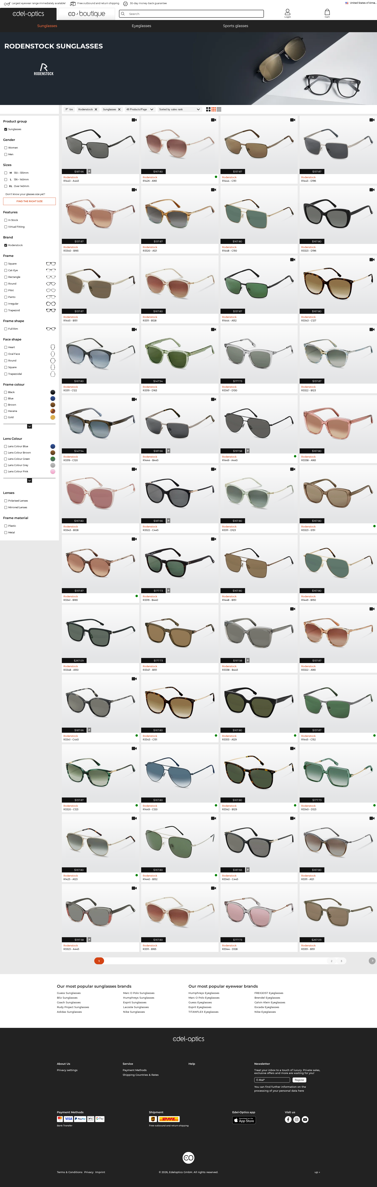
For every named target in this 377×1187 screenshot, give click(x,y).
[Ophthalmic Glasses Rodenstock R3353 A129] (259, 702)
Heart (11, 347)
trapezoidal (15, 373)
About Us (63, 1064)
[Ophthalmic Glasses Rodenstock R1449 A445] (259, 422)
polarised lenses (18, 500)
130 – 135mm (19, 172)
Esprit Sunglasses (134, 1002)
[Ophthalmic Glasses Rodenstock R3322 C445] (180, 492)
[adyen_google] (99, 1119)
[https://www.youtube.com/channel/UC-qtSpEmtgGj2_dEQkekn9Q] (305, 1120)
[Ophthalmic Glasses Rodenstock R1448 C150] (259, 213)
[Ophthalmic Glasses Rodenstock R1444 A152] (259, 282)
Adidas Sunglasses (69, 1011)
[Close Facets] (29, 109)
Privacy (88, 1172)
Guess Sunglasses (69, 992)
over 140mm (19, 186)
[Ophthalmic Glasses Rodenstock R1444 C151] (259, 143)
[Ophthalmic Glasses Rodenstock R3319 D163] (180, 352)
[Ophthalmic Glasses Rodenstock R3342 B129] (259, 771)
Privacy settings (67, 1070)
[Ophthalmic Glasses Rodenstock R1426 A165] (180, 143)
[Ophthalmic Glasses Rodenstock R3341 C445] (100, 702)
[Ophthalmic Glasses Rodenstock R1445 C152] (338, 702)
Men (10, 154)
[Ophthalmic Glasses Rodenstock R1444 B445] (180, 422)
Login (288, 17)
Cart (327, 17)
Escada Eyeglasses (266, 1007)
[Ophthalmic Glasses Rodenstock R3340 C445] (259, 841)
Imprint (100, 1172)
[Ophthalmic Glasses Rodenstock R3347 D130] (259, 352)
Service (128, 1064)
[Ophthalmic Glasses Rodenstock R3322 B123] (338, 352)
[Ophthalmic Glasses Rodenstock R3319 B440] (180, 562)
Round (12, 360)
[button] (28, 14)
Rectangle (14, 277)
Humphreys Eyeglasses (203, 992)
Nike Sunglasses (134, 1011)
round (12, 283)
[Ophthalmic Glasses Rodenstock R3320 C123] (100, 771)
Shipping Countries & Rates (141, 1074)
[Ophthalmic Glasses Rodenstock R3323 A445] (100, 911)
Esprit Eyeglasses (199, 1007)
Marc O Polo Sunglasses (139, 992)
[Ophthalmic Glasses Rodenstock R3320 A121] (180, 213)
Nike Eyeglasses (265, 1011)
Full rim (13, 328)
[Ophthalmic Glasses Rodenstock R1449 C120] (180, 771)
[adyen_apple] (90, 1119)
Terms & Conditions (69, 1172)
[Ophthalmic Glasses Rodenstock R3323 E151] (338, 492)
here (301, 1090)
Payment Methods (135, 1070)
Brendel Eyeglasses (267, 997)
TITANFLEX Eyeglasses (203, 1011)
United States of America (363, 2)
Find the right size (29, 201)
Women (13, 147)
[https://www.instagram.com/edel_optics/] (296, 1120)
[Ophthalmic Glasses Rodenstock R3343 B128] (100, 492)
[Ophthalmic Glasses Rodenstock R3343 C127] (338, 282)
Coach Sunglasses (69, 1002)
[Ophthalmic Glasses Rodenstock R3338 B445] (259, 632)
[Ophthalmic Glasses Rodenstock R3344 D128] (259, 911)
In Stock (13, 220)
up (317, 1172)
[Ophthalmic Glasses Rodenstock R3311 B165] (180, 911)
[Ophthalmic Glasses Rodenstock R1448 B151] (259, 562)
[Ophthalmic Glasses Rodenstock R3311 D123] (259, 492)
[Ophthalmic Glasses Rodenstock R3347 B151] (180, 632)
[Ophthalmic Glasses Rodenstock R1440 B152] (180, 841)
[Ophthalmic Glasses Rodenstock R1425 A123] (100, 841)
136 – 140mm (20, 179)
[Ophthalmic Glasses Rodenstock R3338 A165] (338, 422)
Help (191, 1064)
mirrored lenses (17, 507)
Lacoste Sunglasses (136, 1007)
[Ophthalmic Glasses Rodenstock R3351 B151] (338, 911)
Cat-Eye (13, 270)
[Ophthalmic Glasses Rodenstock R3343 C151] (180, 702)
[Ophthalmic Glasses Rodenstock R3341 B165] (100, 562)
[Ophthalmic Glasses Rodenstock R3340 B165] (100, 213)
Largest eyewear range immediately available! (39, 3)
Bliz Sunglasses (67, 997)
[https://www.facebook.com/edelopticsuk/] (288, 1120)
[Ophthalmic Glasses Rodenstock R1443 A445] (100, 143)
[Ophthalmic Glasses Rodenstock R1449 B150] (338, 562)
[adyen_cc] (60, 1119)
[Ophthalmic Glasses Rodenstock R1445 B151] (100, 282)
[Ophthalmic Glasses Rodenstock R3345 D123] (338, 771)
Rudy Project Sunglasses (73, 1007)
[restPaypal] (80, 1119)
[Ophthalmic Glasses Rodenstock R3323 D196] (338, 213)
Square (12, 263)
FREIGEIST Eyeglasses (268, 992)
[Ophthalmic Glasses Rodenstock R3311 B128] (180, 282)
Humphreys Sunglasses (138, 997)
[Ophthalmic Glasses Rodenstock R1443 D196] (338, 143)
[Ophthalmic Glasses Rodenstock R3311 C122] (100, 352)
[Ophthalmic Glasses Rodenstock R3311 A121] (338, 841)
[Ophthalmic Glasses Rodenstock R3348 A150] (100, 632)
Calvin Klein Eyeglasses (269, 1002)
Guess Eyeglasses (200, 1002)
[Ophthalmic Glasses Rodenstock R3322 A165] (338, 632)
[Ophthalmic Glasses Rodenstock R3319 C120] (100, 422)
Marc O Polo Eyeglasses (204, 997)
